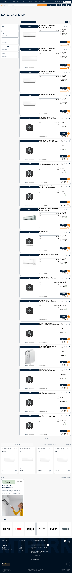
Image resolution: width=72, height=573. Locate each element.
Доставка (21, 548)
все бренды (68, 519)
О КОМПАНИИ (38, 1)
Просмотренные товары (49, 444)
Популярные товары (17, 444)
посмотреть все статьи (65, 477)
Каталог (7, 9)
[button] (22, 5)
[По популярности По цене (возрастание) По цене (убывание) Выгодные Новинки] (28, 22)
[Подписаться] (48, 545)
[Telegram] (65, 541)
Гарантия (21, 550)
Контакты (4, 547)
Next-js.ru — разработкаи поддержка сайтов (65, 570)
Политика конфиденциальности (7, 549)
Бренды (20, 547)
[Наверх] (68, 564)
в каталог (68, 444)
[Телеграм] (64, 2)
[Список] (66, 22)
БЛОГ (44, 1)
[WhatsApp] (67, 2)
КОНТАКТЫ (30, 1)
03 (47, 438)
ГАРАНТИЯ (13, 1)
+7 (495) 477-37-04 (58, 1)
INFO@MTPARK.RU (35, 559)
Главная (3, 9)
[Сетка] (69, 22)
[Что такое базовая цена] (65, 35)
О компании (4, 545)
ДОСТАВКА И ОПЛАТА (21, 1)
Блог (3, 544)
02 (45, 438)
